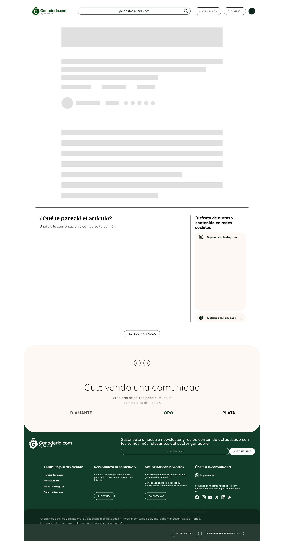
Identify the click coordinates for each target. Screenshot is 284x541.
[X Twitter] (217, 497)
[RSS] (230, 497)
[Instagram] (204, 497)
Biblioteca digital (54, 486)
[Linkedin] (223, 497)
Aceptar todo (185, 533)
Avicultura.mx (51, 480)
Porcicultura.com (53, 475)
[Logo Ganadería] (51, 15)
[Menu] (251, 11)
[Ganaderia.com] (50, 447)
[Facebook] (197, 497)
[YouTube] (210, 497)
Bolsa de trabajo (53, 492)
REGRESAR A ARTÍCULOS (142, 333)
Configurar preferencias (222, 533)
